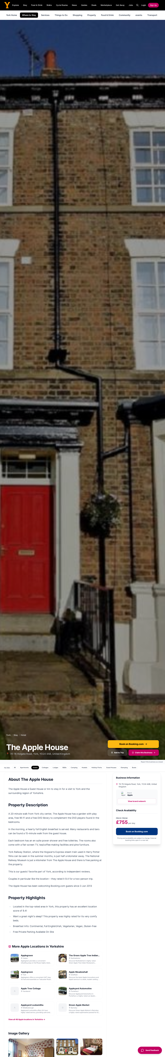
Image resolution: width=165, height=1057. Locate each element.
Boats (134, 767)
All (15, 767)
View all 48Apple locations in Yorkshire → (26, 1019)
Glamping (124, 767)
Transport (152, 15)
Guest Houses (111, 767)
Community (124, 15)
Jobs (131, 5)
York (8, 735)
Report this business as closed (152, 762)
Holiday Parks (97, 767)
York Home (11, 15)
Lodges (55, 767)
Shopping (77, 15)
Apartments (24, 767)
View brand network (137, 801)
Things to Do (61, 15)
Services (45, 15)
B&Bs (64, 767)
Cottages (45, 767)
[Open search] (137, 5)
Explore (15, 5)
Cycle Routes (62, 5)
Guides (84, 5)
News (74, 5)
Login (143, 5)
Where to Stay (29, 15)
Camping (74, 767)
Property (91, 15)
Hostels (84, 767)
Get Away (120, 5)
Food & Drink (36, 5)
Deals (94, 5)
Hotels (35, 767)
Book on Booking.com (131, 744)
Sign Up (153, 5)
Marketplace (106, 5)
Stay (25, 5)
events (138, 15)
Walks (49, 5)
